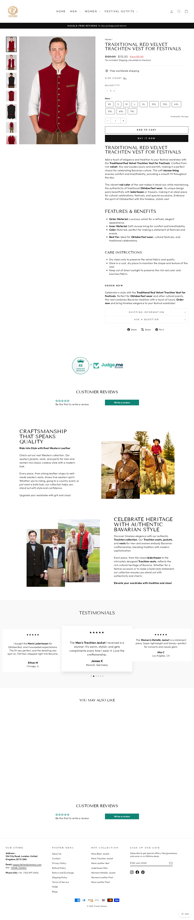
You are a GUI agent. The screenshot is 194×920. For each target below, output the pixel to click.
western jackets (28, 459)
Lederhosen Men (99, 868)
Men (74, 11)
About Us (56, 853)
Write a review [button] (122, 402)
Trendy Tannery (19, 867)
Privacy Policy (59, 863)
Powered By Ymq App (179, 116)
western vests (35, 477)
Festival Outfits (120, 11)
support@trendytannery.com (27, 864)
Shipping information (146, 312)
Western (47, 455)
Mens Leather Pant (100, 882)
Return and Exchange (63, 872)
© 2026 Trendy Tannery (97, 906)
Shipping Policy (59, 877)
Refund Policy (59, 868)
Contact (56, 858)
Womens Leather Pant (102, 877)
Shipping (123, 60)
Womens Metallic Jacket (103, 872)
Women (91, 11)
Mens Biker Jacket (100, 853)
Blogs (55, 891)
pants (55, 459)
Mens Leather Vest (100, 863)
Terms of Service (60, 882)
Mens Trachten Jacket (102, 858)
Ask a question (146, 319)
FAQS (55, 886)
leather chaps (57, 473)
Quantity (112, 85)
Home (61, 11)
